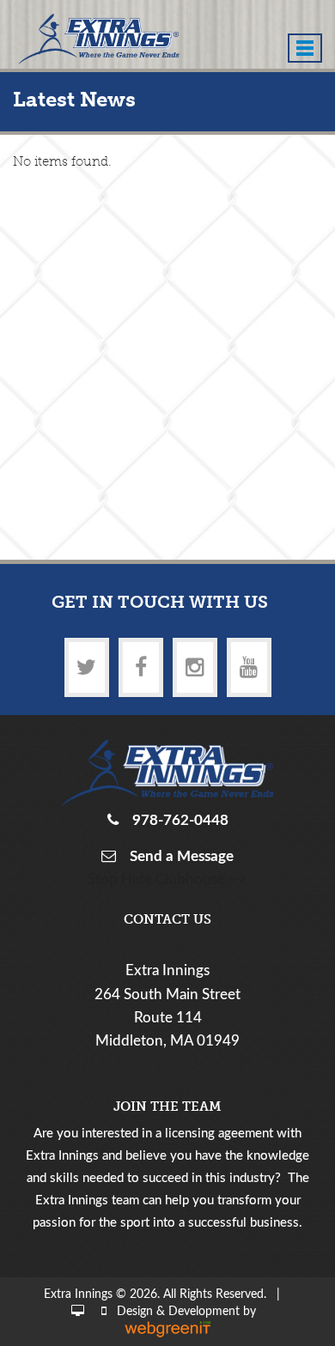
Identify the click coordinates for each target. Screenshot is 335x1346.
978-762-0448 (176, 820)
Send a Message (178, 856)
